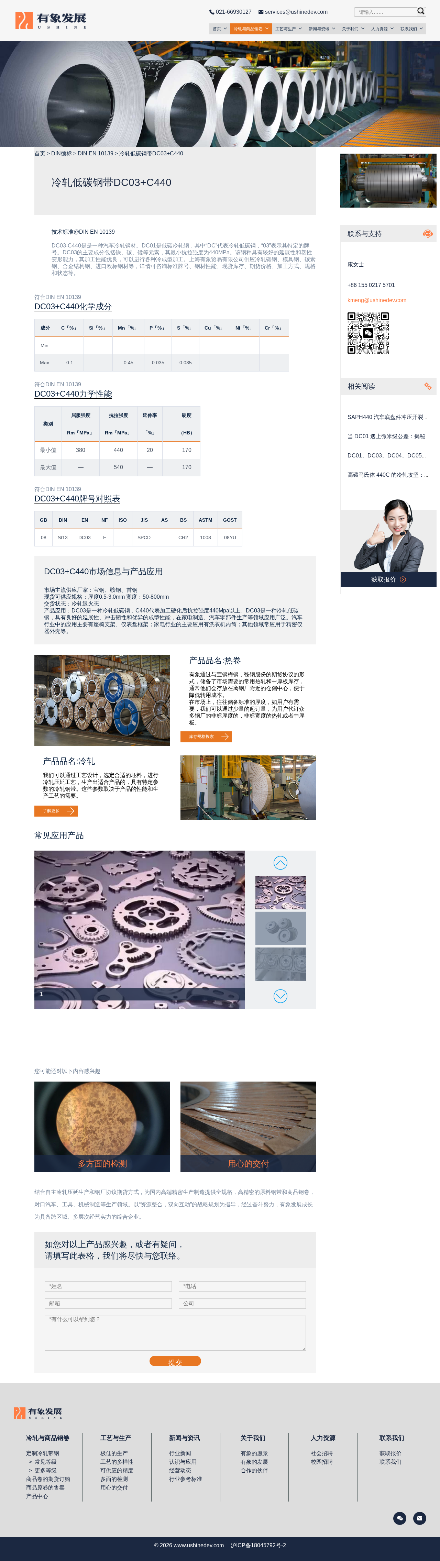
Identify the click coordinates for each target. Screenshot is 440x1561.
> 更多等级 (41, 1470)
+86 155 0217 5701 (371, 285)
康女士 (356, 264)
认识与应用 (183, 1462)
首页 (217, 28)
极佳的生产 (114, 1453)
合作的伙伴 (254, 1470)
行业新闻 (180, 1453)
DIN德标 (61, 153)
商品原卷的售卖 (45, 1488)
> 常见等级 (41, 1462)
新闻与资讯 (319, 28)
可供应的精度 (116, 1470)
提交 (175, 1362)
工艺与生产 (285, 28)
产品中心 (37, 1496)
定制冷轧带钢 (42, 1453)
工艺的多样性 (116, 1462)
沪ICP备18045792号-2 (258, 1545)
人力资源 (379, 28)
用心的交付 (114, 1488)
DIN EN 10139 (95, 153)
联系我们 (408, 28)
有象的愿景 (254, 1453)
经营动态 (180, 1470)
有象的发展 (254, 1462)
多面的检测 (114, 1479)
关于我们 (350, 28)
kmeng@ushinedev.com (377, 300)
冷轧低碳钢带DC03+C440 (151, 153)
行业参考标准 (185, 1479)
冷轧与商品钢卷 (248, 28)
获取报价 (391, 1453)
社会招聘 (322, 1453)
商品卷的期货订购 (48, 1479)
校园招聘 (322, 1462)
